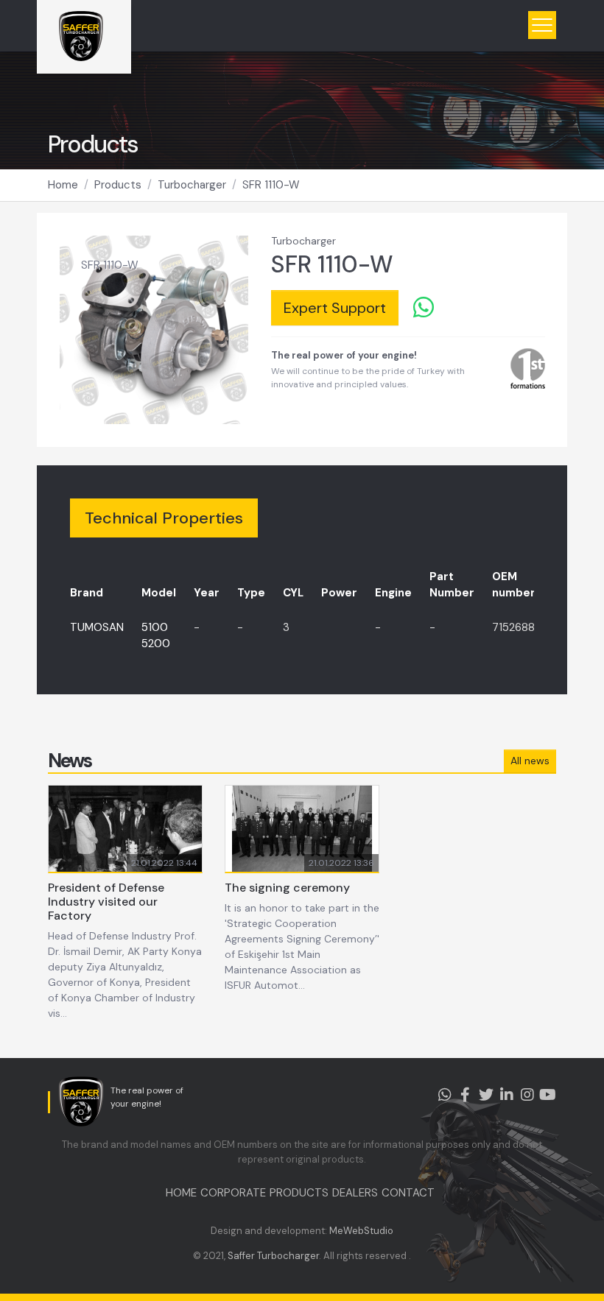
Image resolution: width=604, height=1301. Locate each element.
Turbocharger (192, 184)
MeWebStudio (361, 1230)
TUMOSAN (97, 627)
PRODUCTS (299, 1192)
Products (117, 184)
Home (63, 184)
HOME (181, 1192)
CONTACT (408, 1192)
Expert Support (335, 307)
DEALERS (355, 1192)
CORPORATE (233, 1192)
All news (529, 760)
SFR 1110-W (271, 184)
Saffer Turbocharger (273, 1255)
